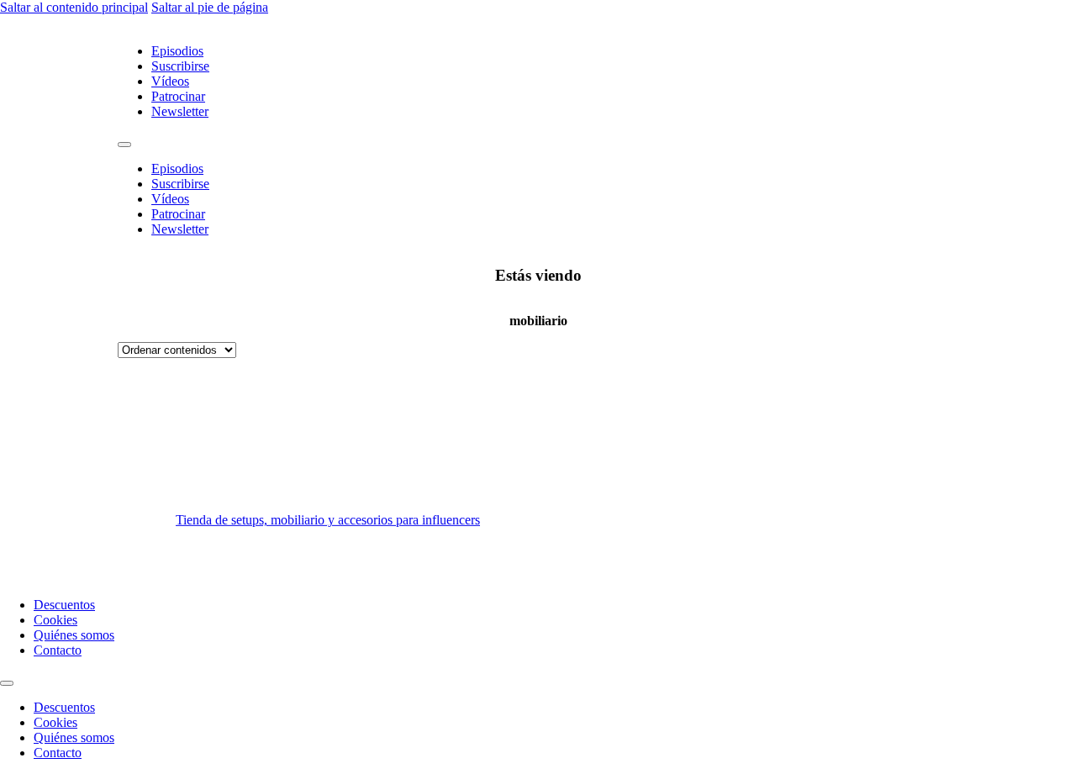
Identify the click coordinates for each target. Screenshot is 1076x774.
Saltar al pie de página (209, 7)
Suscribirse (180, 66)
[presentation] (748, 471)
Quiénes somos (74, 635)
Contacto (58, 650)
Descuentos (64, 605)
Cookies (55, 620)
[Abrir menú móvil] (124, 144)
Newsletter (179, 111)
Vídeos (170, 81)
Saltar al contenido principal (74, 7)
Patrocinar (178, 96)
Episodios (177, 51)
